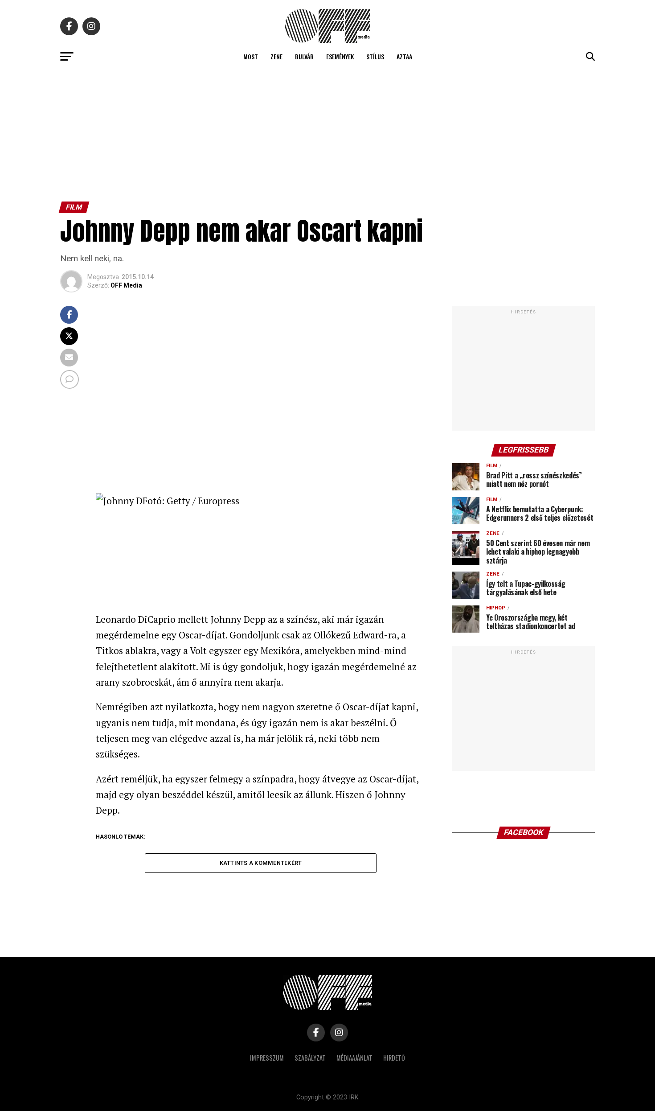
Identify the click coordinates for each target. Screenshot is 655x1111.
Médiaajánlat (354, 1057)
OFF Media (126, 285)
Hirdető (394, 1057)
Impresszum (267, 1057)
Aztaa (404, 56)
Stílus (375, 56)
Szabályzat (310, 1057)
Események (340, 56)
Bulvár (304, 56)
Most (250, 56)
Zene (276, 56)
